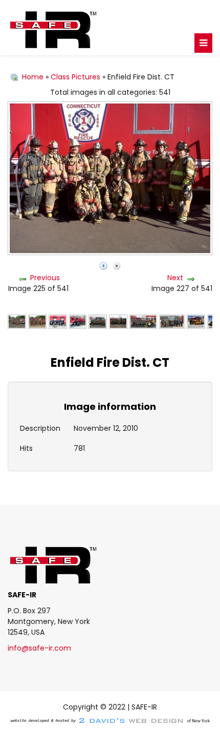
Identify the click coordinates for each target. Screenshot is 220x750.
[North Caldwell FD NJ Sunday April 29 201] (98, 321)
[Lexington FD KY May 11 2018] (58, 321)
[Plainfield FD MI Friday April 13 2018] (118, 321)
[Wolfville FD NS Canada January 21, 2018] (196, 321)
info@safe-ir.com (39, 648)
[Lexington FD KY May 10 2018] (77, 321)
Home (32, 77)
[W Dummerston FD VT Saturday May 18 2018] (37, 321)
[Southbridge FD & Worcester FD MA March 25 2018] (143, 321)
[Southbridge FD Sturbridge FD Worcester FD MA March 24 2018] (171, 321)
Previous (45, 278)
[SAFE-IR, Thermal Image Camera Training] (110, 27)
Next (175, 278)
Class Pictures (75, 77)
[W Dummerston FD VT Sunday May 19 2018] (17, 321)
